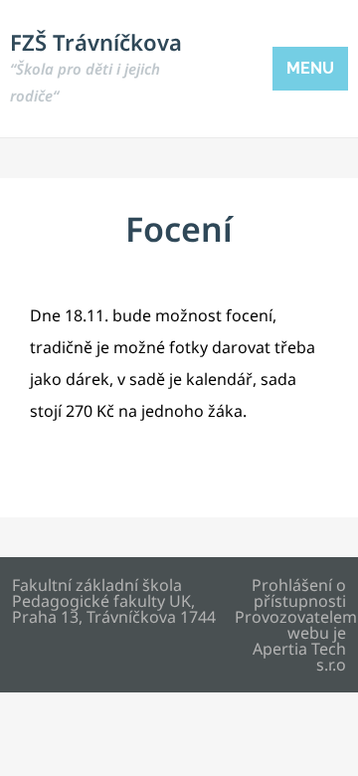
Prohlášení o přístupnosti (299, 593)
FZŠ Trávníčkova (96, 66)
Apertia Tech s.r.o (299, 657)
